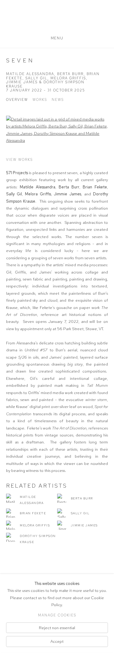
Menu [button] (57, 38)
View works (19, 159)
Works (40, 99)
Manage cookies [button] (57, 615)
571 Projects (57, 20)
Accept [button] (57, 641)
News (58, 99)
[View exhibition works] (57, 130)
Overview (17, 99)
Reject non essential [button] (57, 627)
